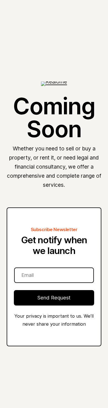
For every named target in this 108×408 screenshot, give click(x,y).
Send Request (54, 297)
